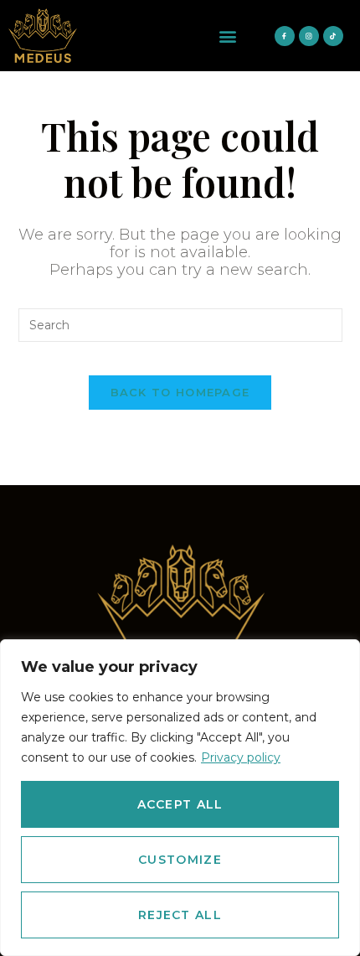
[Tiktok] (333, 36)
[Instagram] (309, 36)
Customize (180, 859)
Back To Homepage (180, 392)
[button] (228, 35)
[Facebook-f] (285, 36)
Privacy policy (240, 757)
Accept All (180, 804)
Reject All (180, 914)
